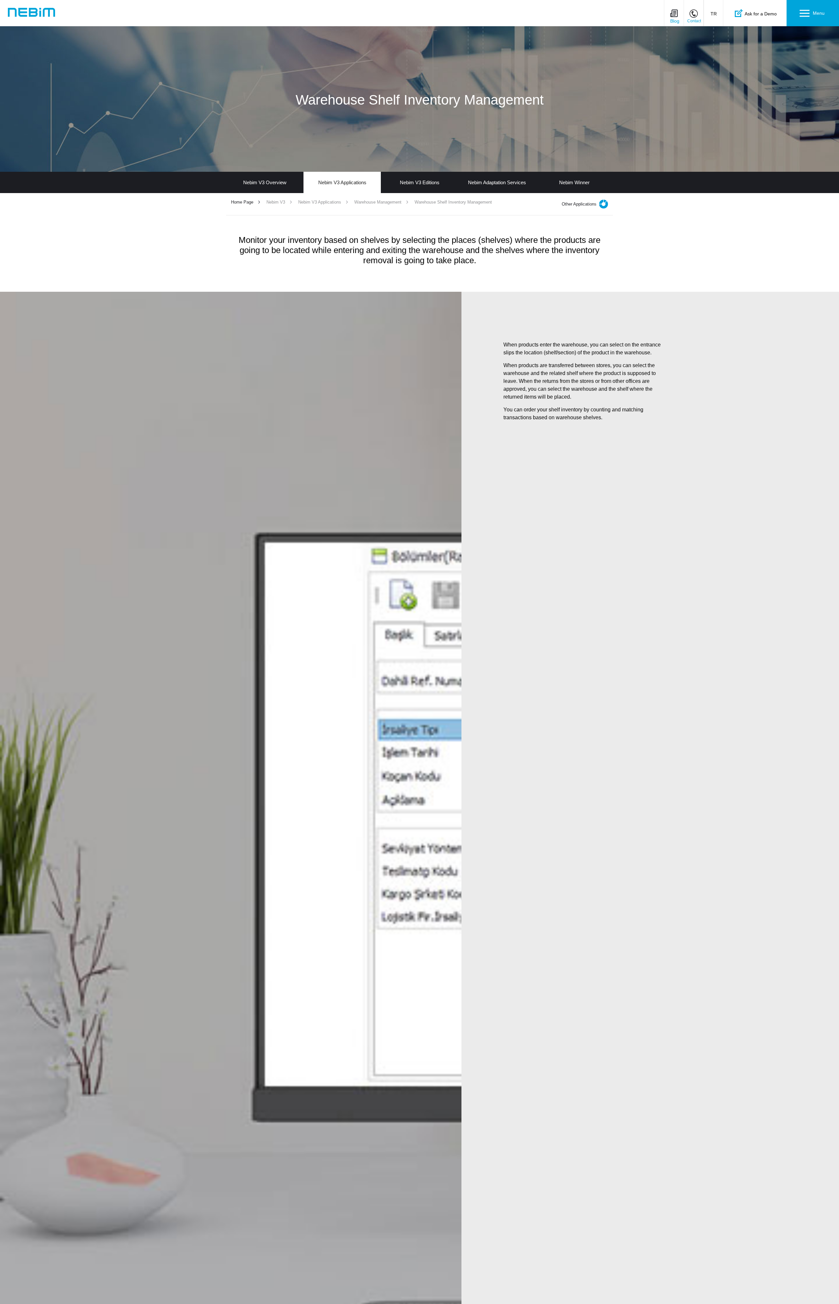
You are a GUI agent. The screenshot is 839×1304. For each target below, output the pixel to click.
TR (714, 13)
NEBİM (31, 12)
